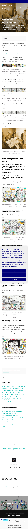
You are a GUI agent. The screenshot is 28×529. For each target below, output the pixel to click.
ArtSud (4, 29)
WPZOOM (18, 515)
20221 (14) (5, 386)
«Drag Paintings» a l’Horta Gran (10, 415)
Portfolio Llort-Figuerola (7, 7)
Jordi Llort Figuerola (9, 25)
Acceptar (14, 270)
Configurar (14, 279)
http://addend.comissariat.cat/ (10, 53)
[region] (14, 264)
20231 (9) (19, 388)
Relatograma (16, 27)
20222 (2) (10, 386)
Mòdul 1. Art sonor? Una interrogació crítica (13, 417)
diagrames (9, 27)
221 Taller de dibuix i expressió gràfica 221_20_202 (11, 371)
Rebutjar (14, 275)
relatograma (11, 448)
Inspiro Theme (11, 515)
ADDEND (22, 27)
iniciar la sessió (9, 487)
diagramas (21, 25)
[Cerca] (24, 377)
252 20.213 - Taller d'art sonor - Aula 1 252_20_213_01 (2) (13, 397)
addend (16, 448)
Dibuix (4, 27)
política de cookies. (11, 266)
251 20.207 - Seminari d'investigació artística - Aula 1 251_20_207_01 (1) (12, 390)
